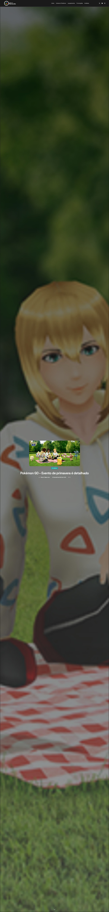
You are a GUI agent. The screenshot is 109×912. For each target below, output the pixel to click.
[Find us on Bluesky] (102, 3)
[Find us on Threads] (104, 3)
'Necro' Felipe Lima (45, 477)
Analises (86, 3)
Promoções (80, 3)
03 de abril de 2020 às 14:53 (59, 477)
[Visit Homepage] (15, 3)
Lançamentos (71, 3)
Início (52, 3)
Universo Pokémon (61, 3)
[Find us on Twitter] (99, 3)
